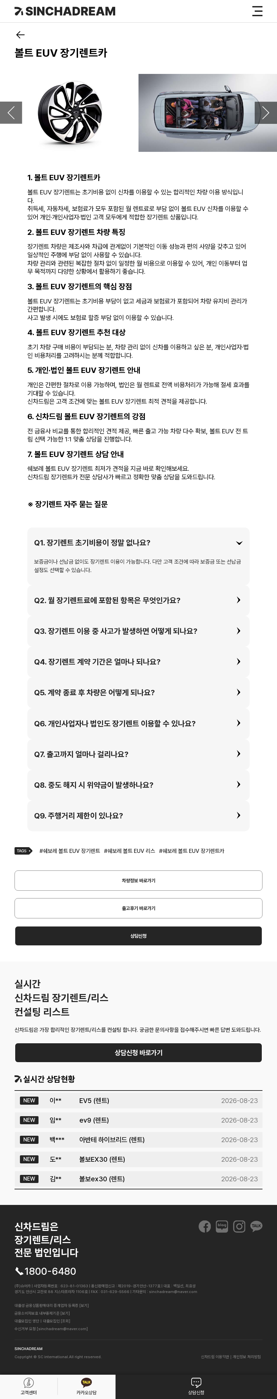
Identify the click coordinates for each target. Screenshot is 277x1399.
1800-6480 (50, 1271)
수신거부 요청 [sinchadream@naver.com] (51, 1328)
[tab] (138, 543)
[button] (138, 543)
